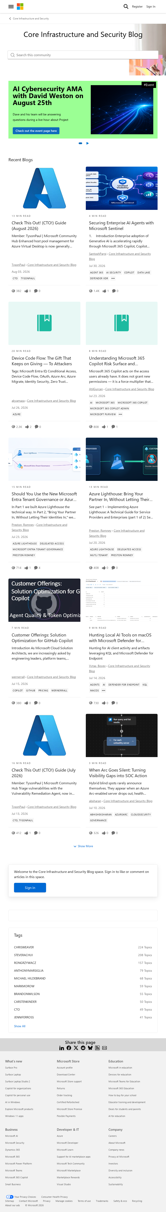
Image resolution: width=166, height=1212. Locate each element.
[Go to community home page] (20, 6)
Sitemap (9, 1200)
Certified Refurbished (68, 1102)
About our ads (12, 1205)
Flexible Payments (66, 1116)
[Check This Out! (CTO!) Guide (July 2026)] (44, 735)
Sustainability (116, 1184)
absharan (95, 801)
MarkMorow (24, 986)
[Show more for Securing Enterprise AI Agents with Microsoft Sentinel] (113, 278)
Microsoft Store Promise (69, 1109)
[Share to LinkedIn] (61, 1047)
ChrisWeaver (24, 947)
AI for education (117, 1116)
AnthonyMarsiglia (28, 970)
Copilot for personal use (17, 1095)
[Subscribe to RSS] (97, 1047)
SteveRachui (23, 955)
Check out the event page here (36, 131)
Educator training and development (127, 1102)
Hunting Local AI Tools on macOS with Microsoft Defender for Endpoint (120, 637)
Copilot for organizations (18, 1088)
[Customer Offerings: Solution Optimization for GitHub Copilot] (44, 600)
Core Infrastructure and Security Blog (51, 265)
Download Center (66, 1074)
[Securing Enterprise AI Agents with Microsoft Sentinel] (122, 188)
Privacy (46, 1200)
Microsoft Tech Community (71, 1163)
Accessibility (115, 1177)
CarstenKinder (25, 1002)
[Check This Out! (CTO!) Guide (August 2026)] (44, 188)
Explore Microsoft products (19, 1109)
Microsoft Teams (13, 1170)
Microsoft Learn (65, 1149)
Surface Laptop (13, 1074)
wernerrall (18, 677)
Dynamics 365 (12, 1149)
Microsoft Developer (67, 1142)
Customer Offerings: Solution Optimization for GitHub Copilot (42, 637)
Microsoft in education (120, 1067)
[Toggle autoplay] (87, 143)
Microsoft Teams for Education (124, 1081)
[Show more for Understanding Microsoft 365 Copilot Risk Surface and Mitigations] (120, 414)
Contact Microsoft (28, 1200)
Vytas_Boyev (97, 666)
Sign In (150, 6)
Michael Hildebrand (30, 978)
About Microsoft (117, 1142)
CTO (17, 1009)
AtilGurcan (96, 389)
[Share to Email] (104, 1047)
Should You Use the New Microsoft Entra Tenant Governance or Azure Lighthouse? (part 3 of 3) (44, 496)
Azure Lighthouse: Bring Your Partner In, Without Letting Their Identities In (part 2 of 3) (119, 496)
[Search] (126, 6)
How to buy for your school (122, 1095)
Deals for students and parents (125, 1109)
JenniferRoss (24, 1017)
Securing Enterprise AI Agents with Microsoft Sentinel (121, 225)
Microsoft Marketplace (69, 1170)
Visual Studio (64, 1184)
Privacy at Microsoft (119, 1156)
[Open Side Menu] (11, 6)
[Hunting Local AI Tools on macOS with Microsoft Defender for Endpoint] (122, 600)
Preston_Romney (23, 525)
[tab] (80, 143)
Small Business (13, 1184)
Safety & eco (120, 1200)
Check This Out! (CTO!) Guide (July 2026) (44, 772)
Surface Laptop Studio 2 (17, 1081)
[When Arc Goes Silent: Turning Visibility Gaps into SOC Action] (122, 735)
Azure (60, 1135)
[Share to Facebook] (69, 1047)
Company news (116, 1149)
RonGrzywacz (25, 963)
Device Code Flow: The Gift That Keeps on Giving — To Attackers (42, 360)
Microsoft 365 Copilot (16, 1177)
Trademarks (102, 1200)
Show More (85, 846)
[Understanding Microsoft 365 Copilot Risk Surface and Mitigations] (122, 323)
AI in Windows (12, 1102)
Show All (19, 1026)
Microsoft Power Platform (18, 1163)
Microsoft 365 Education (121, 1088)
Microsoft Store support (69, 1081)
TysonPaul (18, 265)
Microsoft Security (14, 1142)
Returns (61, 1088)
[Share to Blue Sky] (90, 1047)
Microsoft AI (11, 1135)
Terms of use (84, 1200)
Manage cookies (64, 1200)
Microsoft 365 (12, 1156)
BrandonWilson (27, 994)
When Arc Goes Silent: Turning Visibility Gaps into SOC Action (118, 772)
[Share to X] (76, 1047)
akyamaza (18, 401)
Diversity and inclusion (120, 1170)
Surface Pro (11, 1067)
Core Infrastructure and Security (31, 18)
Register (137, 6)
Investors (113, 1163)
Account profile (65, 1067)
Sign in (30, 887)
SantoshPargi (97, 254)
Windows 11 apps (14, 1116)
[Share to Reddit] (83, 1047)
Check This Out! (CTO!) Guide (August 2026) (39, 225)
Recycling (137, 1200)
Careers (113, 1135)
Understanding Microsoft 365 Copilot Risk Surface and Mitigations (117, 360)
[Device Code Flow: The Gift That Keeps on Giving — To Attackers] (44, 323)
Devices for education (120, 1074)
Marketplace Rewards (68, 1177)
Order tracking (64, 1095)
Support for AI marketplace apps (74, 1156)
